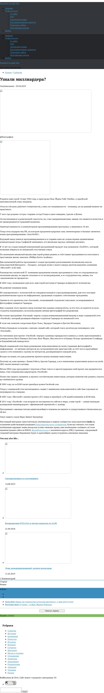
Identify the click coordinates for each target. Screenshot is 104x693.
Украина (12, 670)
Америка (12, 667)
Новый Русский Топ (9, 3)
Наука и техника (15, 653)
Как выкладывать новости (23, 22)
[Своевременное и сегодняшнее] (38, 472)
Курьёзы (12, 642)
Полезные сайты (18, 25)
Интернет (12, 650)
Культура (12, 639)
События (17, 72)
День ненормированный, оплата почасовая (28, 568)
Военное (12, 644)
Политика (12, 658)
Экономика (13, 661)
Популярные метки (19, 27)
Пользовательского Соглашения (50, 424)
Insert (25, 692)
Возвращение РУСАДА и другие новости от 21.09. (31, 523)
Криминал (13, 636)
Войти (8, 30)
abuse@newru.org (40, 430)
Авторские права (18, 19)
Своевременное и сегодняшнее (21, 478)
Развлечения (14, 664)
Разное (8, 72)
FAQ (12, 16)
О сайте (14, 13)
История (12, 633)
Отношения (13, 656)
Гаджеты (12, 647)
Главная (9, 8)
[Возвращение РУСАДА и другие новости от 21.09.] (38, 517)
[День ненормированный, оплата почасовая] (38, 562)
